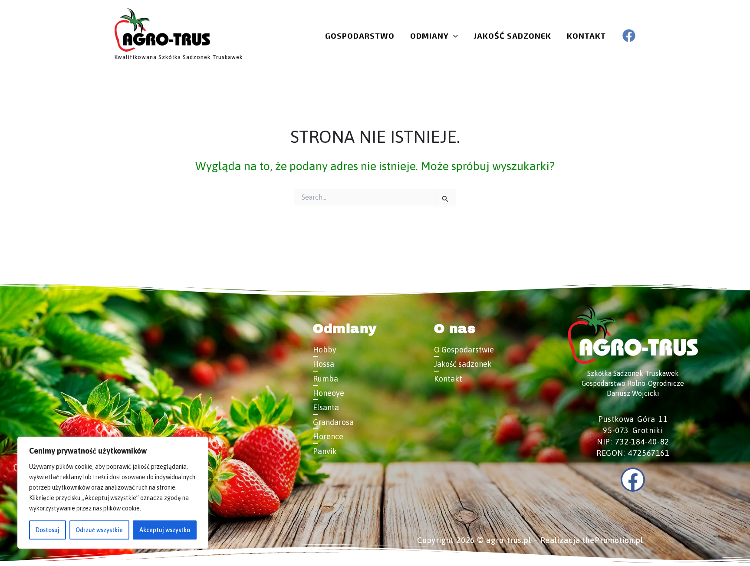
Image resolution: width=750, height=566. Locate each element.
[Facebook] (628, 35)
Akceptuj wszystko (164, 530)
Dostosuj (47, 530)
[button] (453, 35)
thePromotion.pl (613, 540)
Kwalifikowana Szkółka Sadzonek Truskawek (179, 57)
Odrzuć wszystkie (99, 530)
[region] (112, 493)
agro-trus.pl (508, 540)
